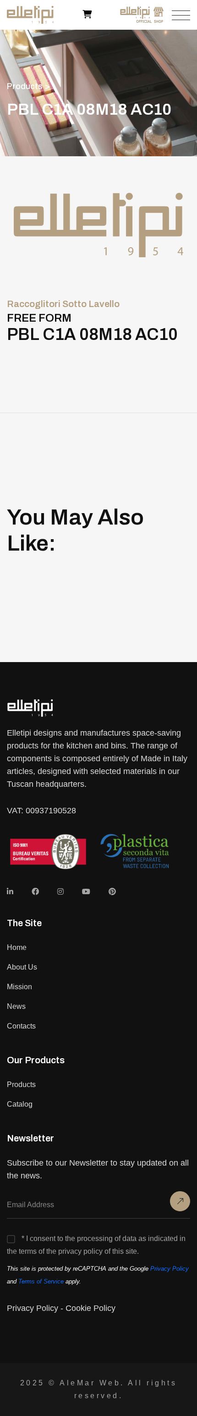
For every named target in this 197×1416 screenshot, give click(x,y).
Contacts (21, 1026)
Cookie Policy (90, 1308)
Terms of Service (41, 1281)
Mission (19, 987)
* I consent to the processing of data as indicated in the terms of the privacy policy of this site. (96, 1245)
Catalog (20, 1104)
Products (21, 1084)
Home (17, 947)
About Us (22, 967)
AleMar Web (90, 1383)
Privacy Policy (169, 1268)
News (16, 1006)
